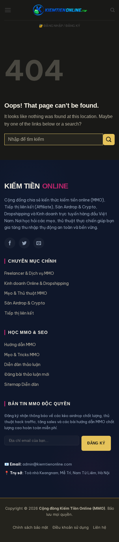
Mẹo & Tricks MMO (22, 354)
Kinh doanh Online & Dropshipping (36, 283)
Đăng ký (96, 443)
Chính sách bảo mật (30, 527)
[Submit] (109, 139)
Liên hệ (99, 527)
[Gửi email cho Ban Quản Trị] (38, 243)
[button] (7, 10)
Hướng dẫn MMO (20, 344)
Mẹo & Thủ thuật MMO (25, 293)
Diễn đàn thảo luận (22, 364)
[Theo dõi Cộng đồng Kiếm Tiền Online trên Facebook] (9, 243)
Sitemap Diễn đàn (21, 384)
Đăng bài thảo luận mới (26, 374)
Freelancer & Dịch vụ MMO (29, 273)
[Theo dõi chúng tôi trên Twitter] (24, 243)
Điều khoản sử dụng (71, 527)
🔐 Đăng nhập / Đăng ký (59, 25)
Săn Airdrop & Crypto (24, 303)
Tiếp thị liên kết (19, 313)
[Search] (112, 10)
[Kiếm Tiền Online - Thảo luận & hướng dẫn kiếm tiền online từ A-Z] (59, 10)
